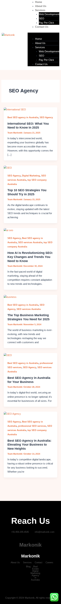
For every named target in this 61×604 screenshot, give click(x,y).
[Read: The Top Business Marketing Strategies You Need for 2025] (10, 296)
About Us (40, 6)
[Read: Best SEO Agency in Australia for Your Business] (8, 355)
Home (38, 2)
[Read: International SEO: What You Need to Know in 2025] (15, 109)
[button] (43, 35)
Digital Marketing (31, 175)
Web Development (49, 14)
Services (40, 10)
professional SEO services (32, 426)
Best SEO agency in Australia (22, 117)
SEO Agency (46, 117)
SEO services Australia (30, 242)
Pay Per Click (46, 22)
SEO (41, 18)
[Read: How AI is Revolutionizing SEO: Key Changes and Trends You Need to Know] (8, 230)
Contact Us (41, 26)
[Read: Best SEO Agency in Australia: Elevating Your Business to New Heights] (12, 413)
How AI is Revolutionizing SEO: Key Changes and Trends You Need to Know (30, 257)
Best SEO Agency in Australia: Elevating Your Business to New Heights (29, 444)
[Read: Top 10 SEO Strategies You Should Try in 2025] (8, 167)
